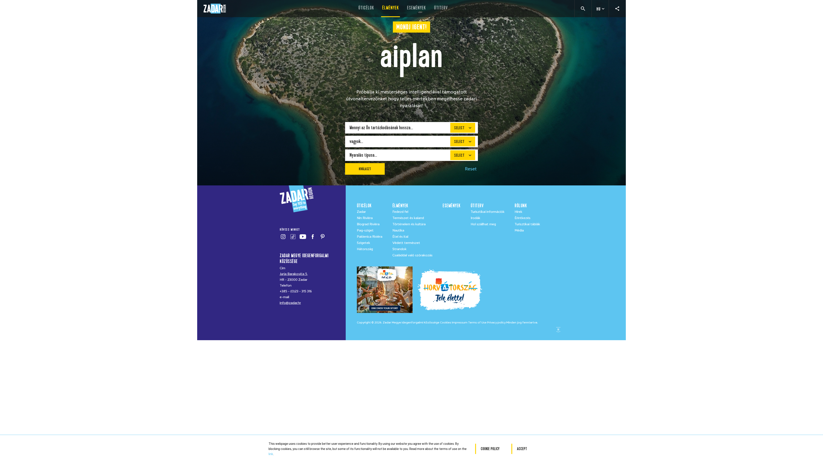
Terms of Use (477, 322)
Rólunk (521, 206)
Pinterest (322, 236)
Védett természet (406, 243)
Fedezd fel (400, 212)
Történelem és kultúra (409, 224)
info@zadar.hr (290, 303)
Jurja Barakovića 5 (293, 274)
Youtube (302, 236)
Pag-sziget (365, 230)
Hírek (518, 212)
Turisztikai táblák (527, 224)
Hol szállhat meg (483, 224)
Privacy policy (496, 322)
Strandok (399, 249)
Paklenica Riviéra (369, 237)
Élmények (390, 8)
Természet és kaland (408, 218)
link (271, 454)
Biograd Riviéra (368, 224)
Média (519, 230)
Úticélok (366, 8)
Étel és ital (400, 237)
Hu (598, 9)
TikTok (293, 236)
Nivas (558, 329)
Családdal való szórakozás (412, 255)
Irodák (475, 218)
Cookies (445, 322)
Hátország (365, 249)
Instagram (283, 236)
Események (416, 8)
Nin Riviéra (365, 218)
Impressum (459, 322)
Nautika (398, 230)
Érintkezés (522, 218)
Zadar (361, 212)
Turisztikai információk (488, 212)
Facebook (312, 236)
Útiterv (441, 8)
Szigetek (363, 243)
